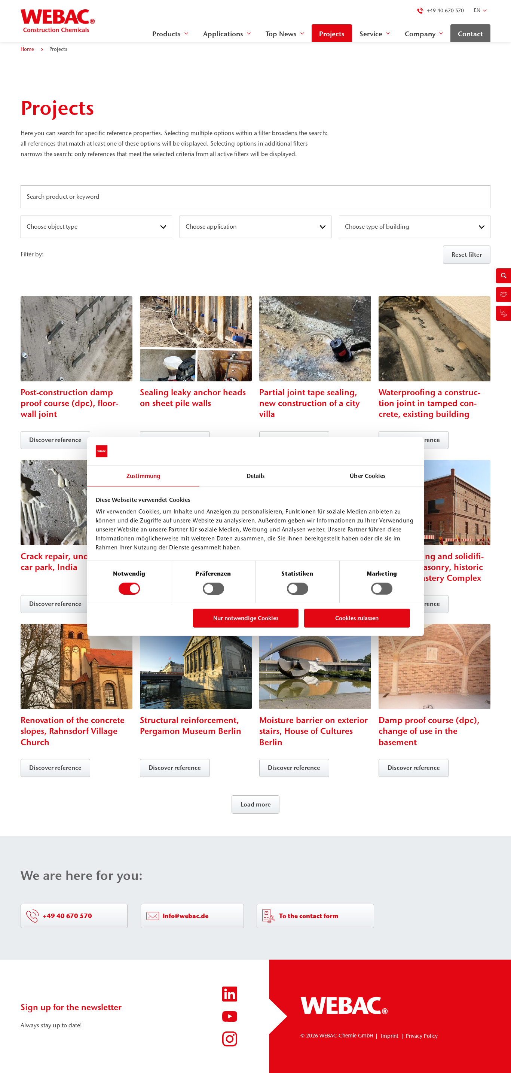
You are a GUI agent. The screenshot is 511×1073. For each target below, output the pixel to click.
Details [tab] (256, 475)
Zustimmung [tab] (143, 475)
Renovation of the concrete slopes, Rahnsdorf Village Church (73, 731)
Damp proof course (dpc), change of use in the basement (429, 731)
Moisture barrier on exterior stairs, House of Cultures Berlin (313, 731)
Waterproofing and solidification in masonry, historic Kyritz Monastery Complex (431, 567)
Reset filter (467, 254)
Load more (256, 804)
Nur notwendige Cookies (245, 618)
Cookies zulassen (357, 618)
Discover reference (55, 439)
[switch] (213, 588)
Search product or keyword (64, 197)
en (477, 10)
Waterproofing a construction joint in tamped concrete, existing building (429, 403)
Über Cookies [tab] (367, 475)
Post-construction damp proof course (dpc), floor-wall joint (69, 403)
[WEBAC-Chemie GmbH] (58, 21)
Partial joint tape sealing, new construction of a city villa (309, 403)
